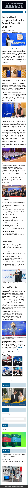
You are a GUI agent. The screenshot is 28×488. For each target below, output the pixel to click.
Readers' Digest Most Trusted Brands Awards (12, 32)
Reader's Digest (10, 30)
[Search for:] (14, 419)
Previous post (10, 380)
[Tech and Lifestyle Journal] (14, 5)
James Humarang (10, 48)
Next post (18, 380)
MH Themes (21, 486)
